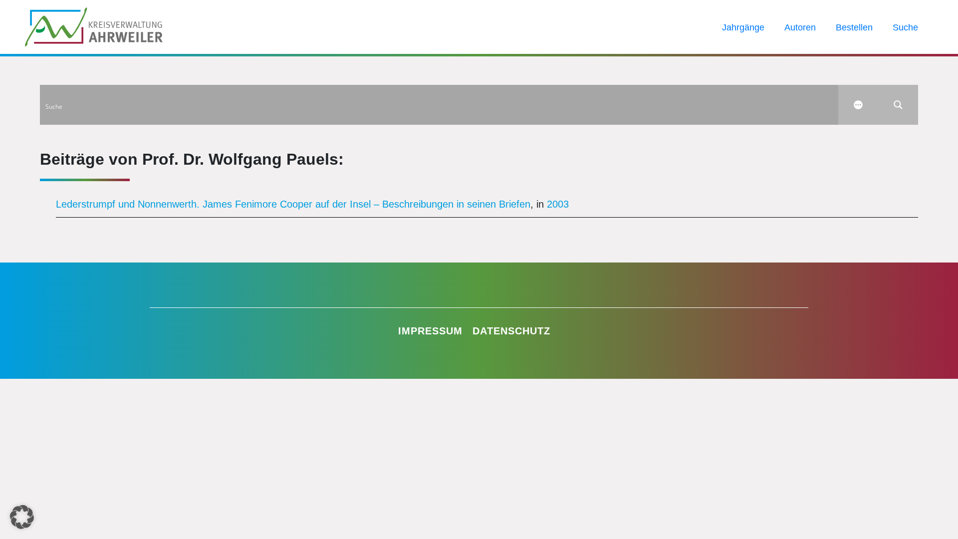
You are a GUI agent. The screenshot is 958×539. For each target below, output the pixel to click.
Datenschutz (511, 330)
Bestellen (854, 27)
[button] (22, 517)
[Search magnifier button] (898, 105)
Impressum (430, 330)
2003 (558, 204)
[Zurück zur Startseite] (94, 25)
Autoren (800, 27)
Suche (905, 27)
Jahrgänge (743, 27)
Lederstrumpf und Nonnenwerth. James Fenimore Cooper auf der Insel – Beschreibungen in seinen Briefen (293, 204)
